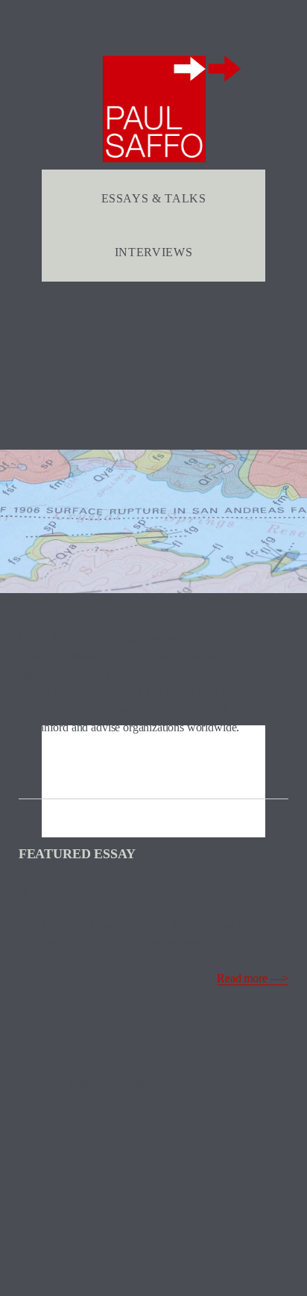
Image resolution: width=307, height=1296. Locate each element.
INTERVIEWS (153, 252)
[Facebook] (140, 406)
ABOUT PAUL (153, 306)
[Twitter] (166, 406)
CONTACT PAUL (154, 359)
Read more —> (252, 978)
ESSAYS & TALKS (153, 198)
